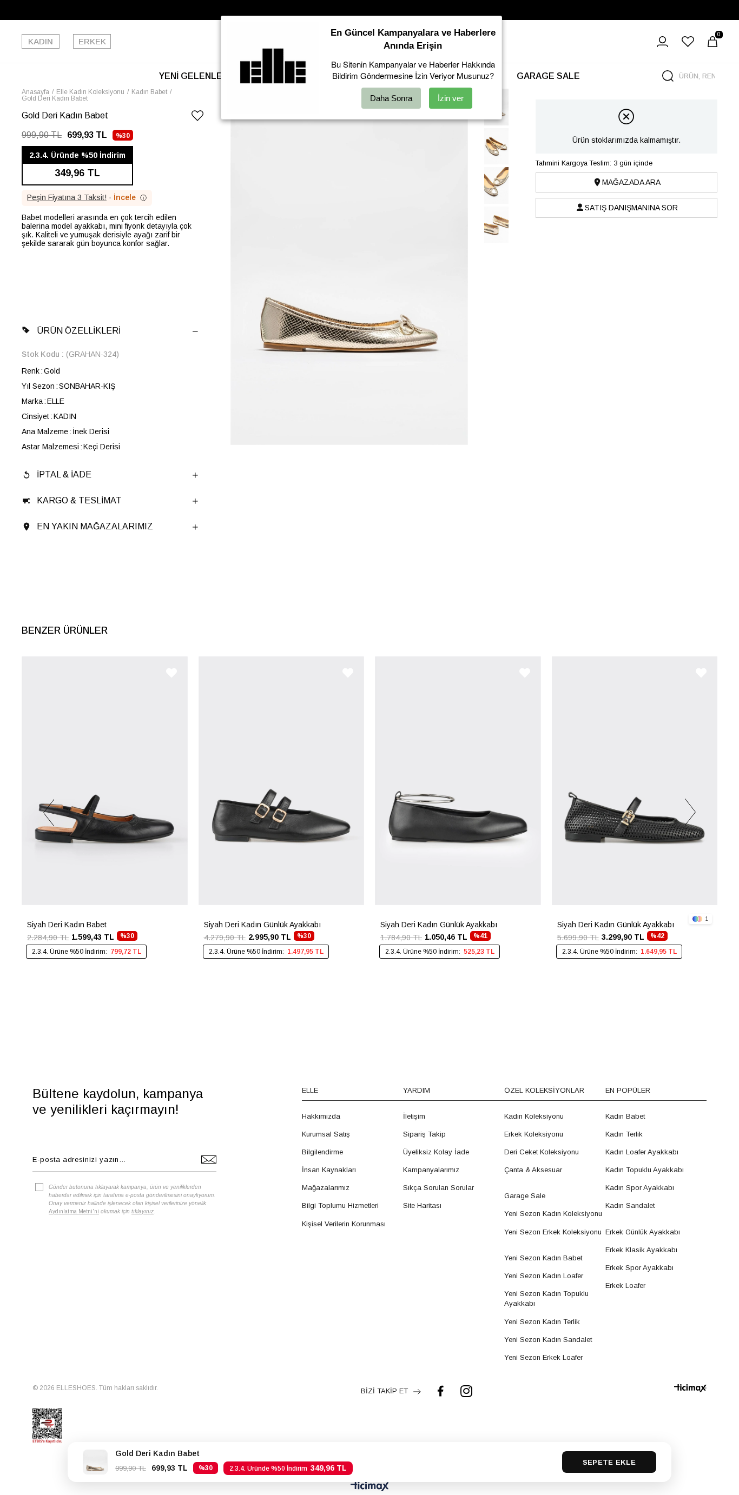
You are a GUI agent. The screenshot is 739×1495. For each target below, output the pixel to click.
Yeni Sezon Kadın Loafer (543, 1276)
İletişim (414, 1116)
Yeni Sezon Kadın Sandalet (548, 1339)
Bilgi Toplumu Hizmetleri (340, 1205)
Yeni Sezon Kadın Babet (543, 1258)
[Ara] (668, 76)
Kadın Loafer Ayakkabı (641, 1152)
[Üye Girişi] (662, 41)
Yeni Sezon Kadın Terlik (542, 1322)
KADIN (40, 41)
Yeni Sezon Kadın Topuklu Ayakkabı (546, 1298)
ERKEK (92, 41)
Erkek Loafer (625, 1285)
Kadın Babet (625, 1116)
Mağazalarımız (325, 1188)
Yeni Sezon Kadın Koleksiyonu (553, 1214)
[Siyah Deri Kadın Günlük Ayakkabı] (282, 780)
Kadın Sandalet (630, 1205)
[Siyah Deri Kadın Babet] (105, 780)
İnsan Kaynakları (329, 1170)
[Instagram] (466, 1391)
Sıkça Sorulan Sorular (438, 1188)
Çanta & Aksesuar (533, 1170)
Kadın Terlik (624, 1134)
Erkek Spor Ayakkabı (639, 1268)
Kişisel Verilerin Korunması (344, 1224)
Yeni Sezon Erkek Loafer (543, 1357)
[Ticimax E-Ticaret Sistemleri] (370, 1487)
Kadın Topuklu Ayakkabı (644, 1170)
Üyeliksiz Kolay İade (436, 1152)
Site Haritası (422, 1205)
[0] (712, 41)
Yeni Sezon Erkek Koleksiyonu (553, 1232)
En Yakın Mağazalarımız (95, 526)
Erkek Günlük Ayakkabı (642, 1232)
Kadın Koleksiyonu (534, 1116)
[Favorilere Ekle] (197, 118)
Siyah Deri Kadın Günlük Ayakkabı (262, 924)
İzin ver (451, 98)
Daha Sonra (391, 98)
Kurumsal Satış (326, 1134)
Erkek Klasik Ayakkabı (641, 1250)
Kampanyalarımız (431, 1170)
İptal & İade (64, 474)
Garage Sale (524, 1196)
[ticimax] (690, 1388)
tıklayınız (142, 1211)
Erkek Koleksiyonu (533, 1134)
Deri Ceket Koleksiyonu (541, 1152)
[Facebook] (440, 1391)
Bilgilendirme (322, 1152)
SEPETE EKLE (609, 1462)
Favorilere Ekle (171, 673)
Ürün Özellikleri (79, 330)
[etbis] (47, 1425)
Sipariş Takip (424, 1134)
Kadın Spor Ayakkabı (639, 1188)
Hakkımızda (321, 1116)
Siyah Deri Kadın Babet (67, 924)
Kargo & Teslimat (79, 500)
